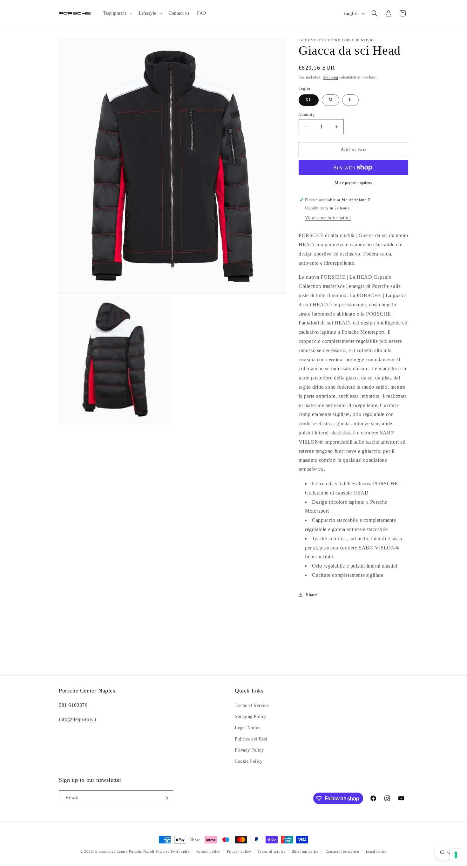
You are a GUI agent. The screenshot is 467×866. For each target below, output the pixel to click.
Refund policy (208, 851)
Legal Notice (247, 728)
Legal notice (376, 851)
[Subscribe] (166, 797)
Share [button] (311, 594)
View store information (328, 217)
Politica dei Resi (251, 739)
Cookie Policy (249, 761)
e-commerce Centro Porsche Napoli (124, 851)
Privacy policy (239, 851)
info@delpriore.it (77, 719)
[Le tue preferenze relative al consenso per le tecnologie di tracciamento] (456, 855)
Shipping (330, 77)
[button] (117, 13)
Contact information (342, 851)
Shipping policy (305, 851)
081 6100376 (73, 705)
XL (308, 100)
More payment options (353, 183)
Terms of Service (252, 705)
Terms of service (271, 851)
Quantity (307, 114)
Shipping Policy (251, 716)
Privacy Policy (249, 750)
